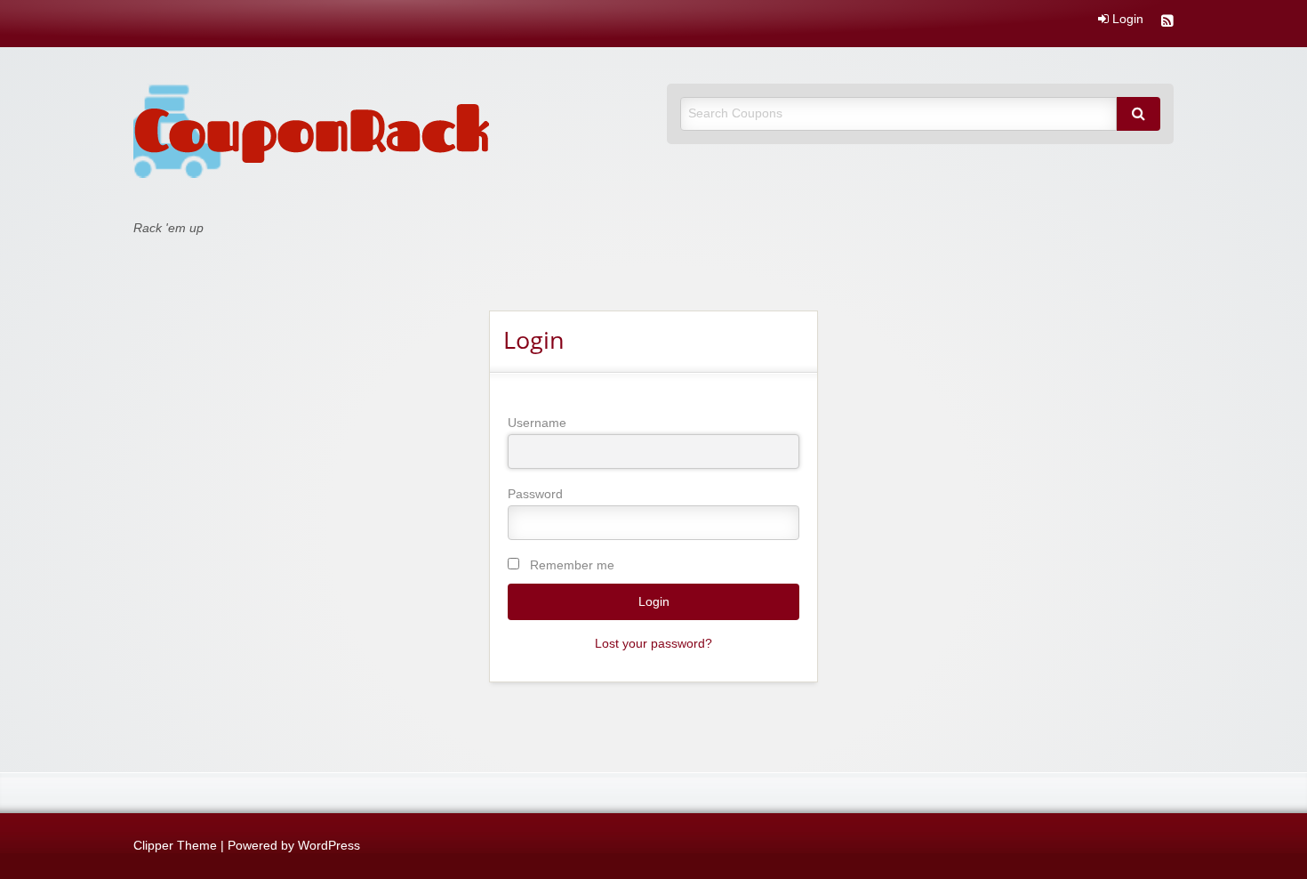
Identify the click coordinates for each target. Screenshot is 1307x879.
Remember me (572, 565)
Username (537, 422)
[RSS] (1167, 22)
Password (535, 494)
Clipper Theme (175, 845)
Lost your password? (653, 643)
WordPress (329, 845)
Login (1126, 19)
